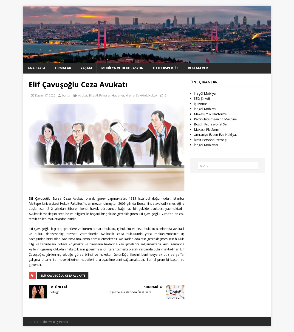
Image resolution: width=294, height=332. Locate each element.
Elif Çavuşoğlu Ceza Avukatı (63, 276)
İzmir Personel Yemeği (210, 140)
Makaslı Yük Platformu (210, 114)
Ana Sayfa (36, 68)
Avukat (83, 95)
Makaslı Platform (206, 129)
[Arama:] (228, 166)
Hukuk (152, 95)
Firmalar (63, 68)
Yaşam (86, 68)
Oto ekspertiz (165, 68)
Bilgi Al (93, 95)
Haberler (118, 95)
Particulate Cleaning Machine (215, 119)
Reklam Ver (198, 68)
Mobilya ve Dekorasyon (122, 68)
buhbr (66, 95)
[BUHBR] (147, 60)
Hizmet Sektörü (136, 95)
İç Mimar (200, 104)
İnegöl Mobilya (205, 93)
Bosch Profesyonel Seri (211, 124)
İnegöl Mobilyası (206, 145)
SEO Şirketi (202, 98)
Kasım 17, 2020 (45, 95)
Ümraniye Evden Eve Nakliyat (215, 134)
